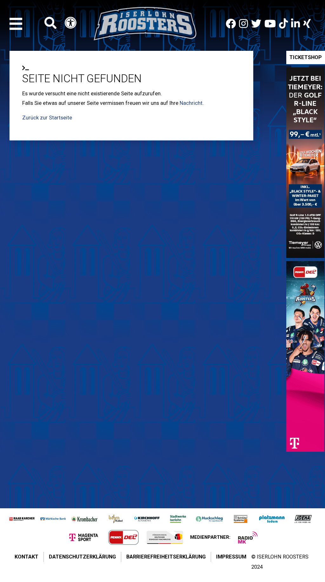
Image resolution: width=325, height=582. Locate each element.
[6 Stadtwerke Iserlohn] (178, 519)
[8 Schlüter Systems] (241, 519)
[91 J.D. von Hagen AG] (303, 519)
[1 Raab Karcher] (22, 519)
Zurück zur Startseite (47, 117)
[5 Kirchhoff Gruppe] (147, 519)
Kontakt (26, 557)
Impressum (231, 557)
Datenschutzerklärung (82, 557)
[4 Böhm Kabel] (115, 519)
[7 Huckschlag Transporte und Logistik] (209, 519)
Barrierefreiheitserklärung (166, 557)
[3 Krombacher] (84, 519)
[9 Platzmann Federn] (272, 519)
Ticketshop (305, 57)
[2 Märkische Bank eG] (53, 519)
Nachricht (191, 103)
